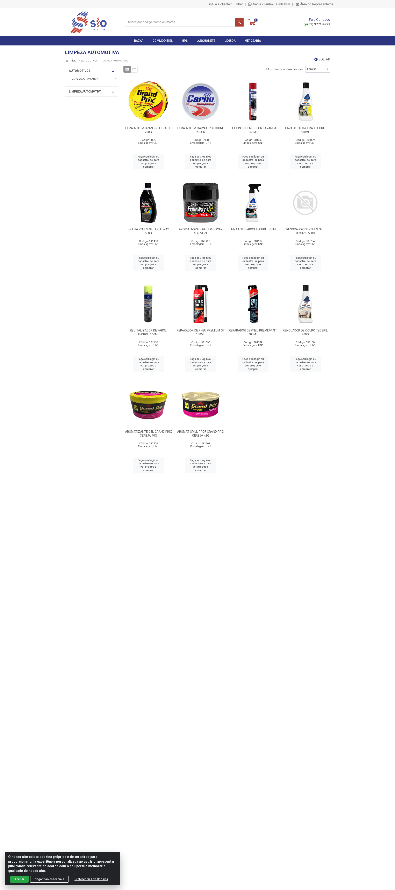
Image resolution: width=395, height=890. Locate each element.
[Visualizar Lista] (134, 69)
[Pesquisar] (239, 22)
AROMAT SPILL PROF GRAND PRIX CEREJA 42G (200, 433)
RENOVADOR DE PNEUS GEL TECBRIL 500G (305, 231)
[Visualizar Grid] (127, 69)
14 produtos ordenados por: (285, 69)
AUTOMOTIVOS (79, 70)
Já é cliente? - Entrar (228, 4)
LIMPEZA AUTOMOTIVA (85, 91)
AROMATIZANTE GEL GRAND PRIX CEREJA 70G (148, 433)
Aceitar (19, 879)
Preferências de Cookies (91, 879)
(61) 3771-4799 (318, 24)
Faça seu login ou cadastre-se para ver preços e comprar (148, 161)
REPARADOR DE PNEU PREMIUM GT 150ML (201, 332)
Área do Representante (316, 4)
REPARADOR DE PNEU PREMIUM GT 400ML (253, 332)
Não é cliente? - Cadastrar (271, 4)
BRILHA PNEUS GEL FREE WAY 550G (148, 231)
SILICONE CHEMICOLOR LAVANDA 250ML (253, 130)
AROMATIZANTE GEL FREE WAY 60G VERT (200, 231)
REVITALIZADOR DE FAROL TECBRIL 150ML (148, 332)
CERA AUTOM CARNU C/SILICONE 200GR (200, 130)
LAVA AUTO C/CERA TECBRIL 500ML (305, 130)
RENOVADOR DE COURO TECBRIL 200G (305, 332)
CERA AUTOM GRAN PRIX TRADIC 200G (148, 130)
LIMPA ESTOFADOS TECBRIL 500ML (253, 229)
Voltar (324, 59)
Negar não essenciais (49, 879)
